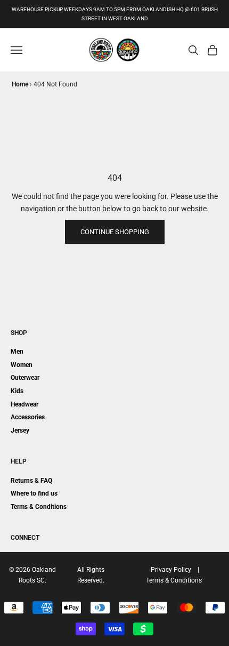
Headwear (24, 404)
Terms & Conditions (39, 507)
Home (20, 84)
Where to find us (34, 493)
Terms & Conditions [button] (174, 580)
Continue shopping (114, 232)
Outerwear (25, 377)
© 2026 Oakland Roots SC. (32, 575)
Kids (17, 391)
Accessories (28, 417)
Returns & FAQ (31, 480)
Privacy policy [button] (171, 569)
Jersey (20, 430)
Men (17, 351)
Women (21, 365)
